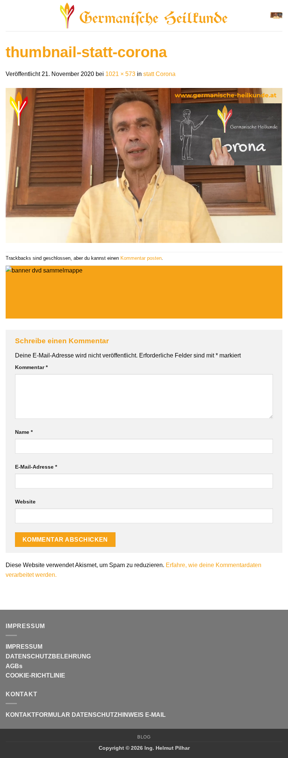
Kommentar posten (141, 258)
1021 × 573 (120, 74)
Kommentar (31, 367)
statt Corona (159, 74)
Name (24, 432)
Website (25, 502)
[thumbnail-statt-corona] (144, 165)
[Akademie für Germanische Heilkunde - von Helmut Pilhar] (144, 16)
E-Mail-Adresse (36, 467)
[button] (10, 15)
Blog (143, 737)
